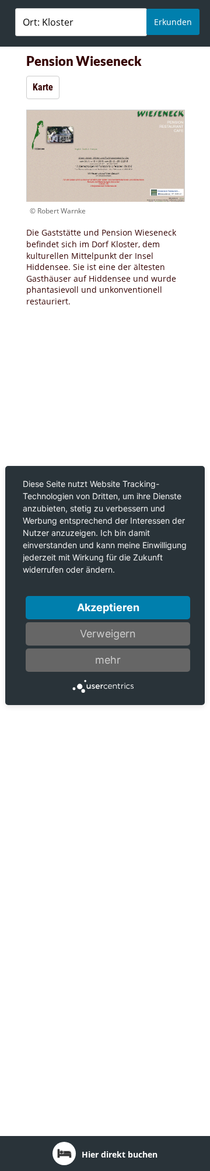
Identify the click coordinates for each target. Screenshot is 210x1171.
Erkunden (173, 21)
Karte (43, 87)
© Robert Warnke (58, 211)
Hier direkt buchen (120, 1154)
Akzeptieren (108, 607)
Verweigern (108, 633)
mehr (108, 660)
